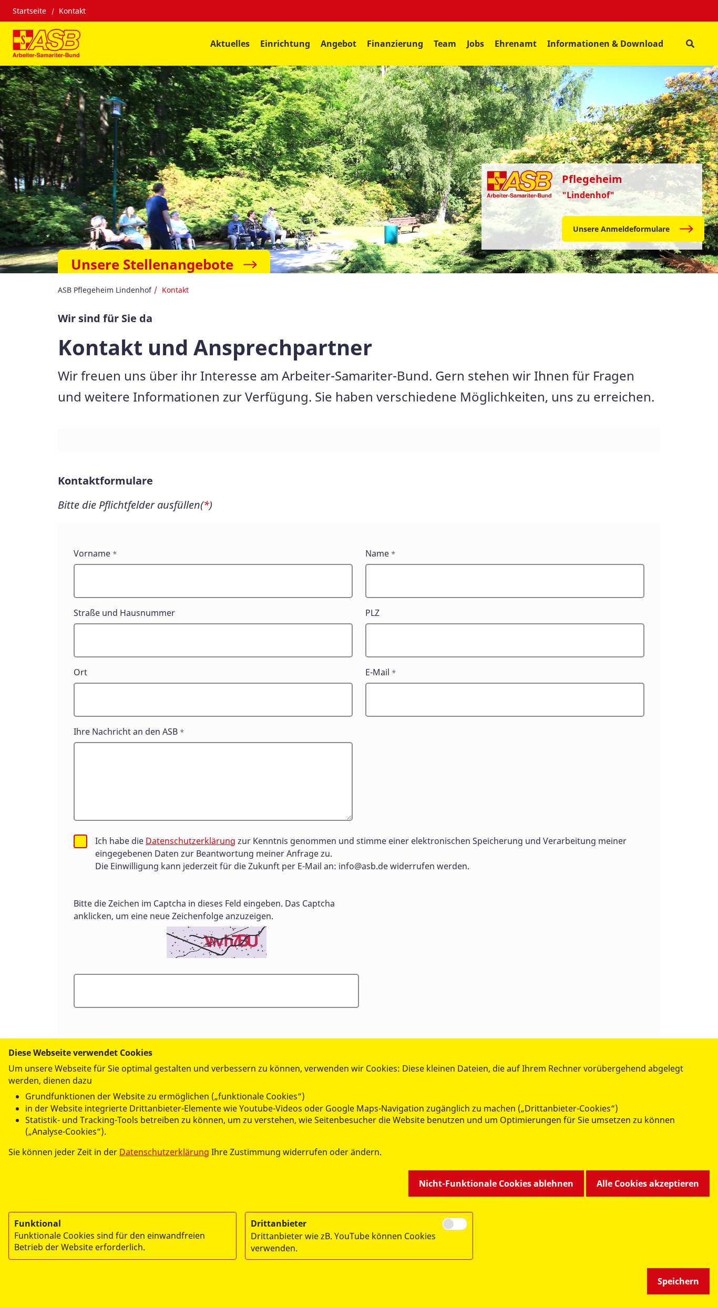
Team (445, 43)
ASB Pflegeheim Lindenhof (104, 290)
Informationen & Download (605, 43)
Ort (80, 672)
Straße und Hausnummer (124, 613)
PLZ (372, 613)
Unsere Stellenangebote (152, 264)
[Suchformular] (690, 44)
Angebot (338, 43)
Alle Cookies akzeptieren (648, 1183)
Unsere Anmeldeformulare (621, 229)
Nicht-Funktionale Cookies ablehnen (496, 1183)
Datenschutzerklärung (190, 841)
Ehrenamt (516, 43)
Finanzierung (395, 43)
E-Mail (377, 672)
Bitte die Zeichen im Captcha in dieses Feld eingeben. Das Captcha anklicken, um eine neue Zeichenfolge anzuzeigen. (204, 910)
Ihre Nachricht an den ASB (126, 731)
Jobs (475, 43)
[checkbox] (80, 841)
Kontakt (72, 11)
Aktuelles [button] (230, 43)
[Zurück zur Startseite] (46, 43)
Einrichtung (285, 43)
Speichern (678, 1281)
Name (377, 553)
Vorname (92, 553)
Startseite (29, 11)
